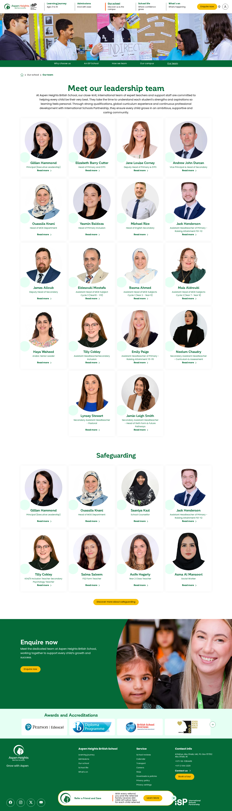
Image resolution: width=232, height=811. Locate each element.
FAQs (138, 772)
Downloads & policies (146, 776)
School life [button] (144, 4)
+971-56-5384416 (183, 761)
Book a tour (184, 777)
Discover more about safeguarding (116, 602)
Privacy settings (144, 785)
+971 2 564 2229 (183, 766)
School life (83, 768)
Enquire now (207, 6)
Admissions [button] (84, 4)
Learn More (153, 798)
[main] (116, 412)
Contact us (181, 771)
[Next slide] (213, 724)
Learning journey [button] (56, 4)
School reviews (143, 755)
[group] (44, 727)
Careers (140, 768)
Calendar (140, 759)
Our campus (147, 64)
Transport (141, 764)
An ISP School (91, 64)
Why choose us (62, 64)
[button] (225, 6)
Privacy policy (143, 781)
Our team (172, 64)
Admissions (83, 759)
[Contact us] (219, 6)
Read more (43, 170)
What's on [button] (174, 4)
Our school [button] (114, 4)
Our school (33, 75)
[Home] (20, 7)
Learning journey (86, 755)
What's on (83, 772)
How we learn (119, 64)
